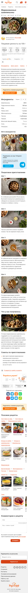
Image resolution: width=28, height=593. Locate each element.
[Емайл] (16, 398)
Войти (25, 1)
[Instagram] (22, 567)
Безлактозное (13, 471)
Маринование (5, 465)
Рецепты (10, 7)
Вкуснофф (18, 37)
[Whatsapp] (20, 394)
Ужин (2, 494)
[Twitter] (12, 398)
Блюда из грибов (6, 441)
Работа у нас (5, 578)
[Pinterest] (8, 398)
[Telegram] (12, 394)
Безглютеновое (5, 469)
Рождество (13, 474)
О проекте (4, 569)
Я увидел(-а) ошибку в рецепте (13, 370)
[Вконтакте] (8, 394)
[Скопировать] (20, 398)
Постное (3, 471)
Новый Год (4, 474)
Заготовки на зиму (20, 7)
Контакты (4, 571)
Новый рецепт (21, 1)
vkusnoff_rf (8, 166)
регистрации (22, 536)
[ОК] (16, 394)
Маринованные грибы (14, 421)
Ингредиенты (5, 66)
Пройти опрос (5, 581)
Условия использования (8, 574)
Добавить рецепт (10, 93)
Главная (3, 7)
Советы (22, 66)
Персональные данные (8, 576)
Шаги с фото (14, 66)
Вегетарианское (17, 469)
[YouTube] (25, 567)
